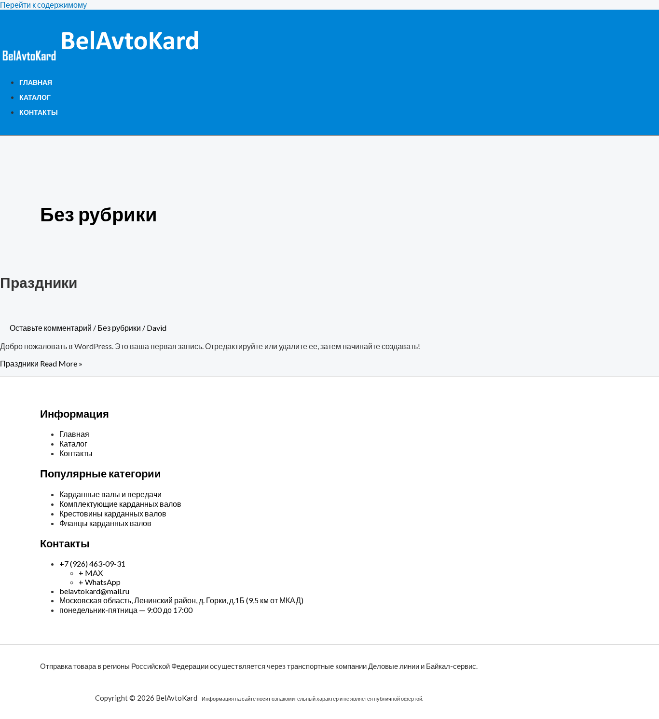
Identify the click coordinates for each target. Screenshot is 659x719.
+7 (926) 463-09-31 (92, 563)
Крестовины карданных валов (112, 513)
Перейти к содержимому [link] (43, 4)
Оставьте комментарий (51, 327)
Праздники (38, 282)
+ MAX (91, 572)
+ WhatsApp (100, 581)
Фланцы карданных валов (105, 523)
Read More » (41, 363)
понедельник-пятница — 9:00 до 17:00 (125, 609)
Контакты (38, 112)
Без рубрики (119, 327)
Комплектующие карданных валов (120, 503)
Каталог (35, 97)
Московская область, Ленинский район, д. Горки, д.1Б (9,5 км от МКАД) (181, 600)
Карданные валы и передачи (110, 494)
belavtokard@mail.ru (94, 591)
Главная (35, 82)
